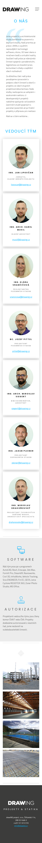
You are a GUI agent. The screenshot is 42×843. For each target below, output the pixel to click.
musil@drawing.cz (21, 239)
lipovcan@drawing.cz (21, 184)
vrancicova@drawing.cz (21, 297)
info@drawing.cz (21, 825)
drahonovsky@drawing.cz (21, 522)
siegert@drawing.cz (21, 408)
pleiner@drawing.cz (21, 462)
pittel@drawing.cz (21, 351)
